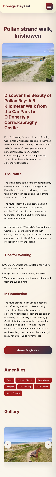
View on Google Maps (28, 350)
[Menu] (49, 6)
